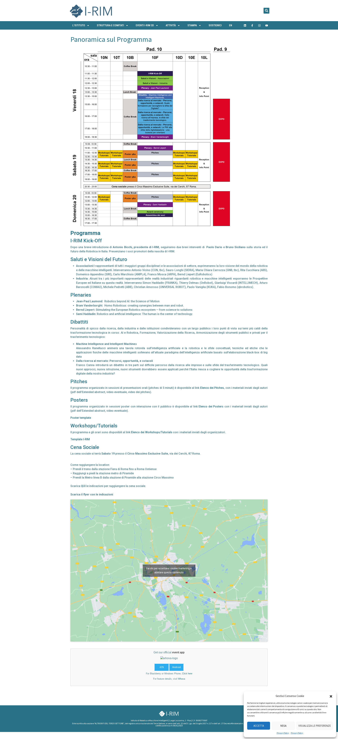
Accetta (259, 725)
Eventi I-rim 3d (145, 25)
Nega (283, 725)
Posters (79, 400)
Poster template (80, 417)
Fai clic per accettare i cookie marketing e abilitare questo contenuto (169, 570)
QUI (83, 486)
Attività (171, 25)
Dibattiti (79, 322)
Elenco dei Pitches (212, 388)
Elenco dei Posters (211, 406)
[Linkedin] (245, 25)
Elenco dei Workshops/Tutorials (151, 432)
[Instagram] (259, 25)
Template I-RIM (80, 439)
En (230, 25)
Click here (187, 673)
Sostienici (215, 25)
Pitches (78, 381)
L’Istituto (78, 25)
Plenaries (80, 295)
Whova (181, 678)
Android (176, 667)
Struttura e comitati (110, 25)
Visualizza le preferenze (314, 725)
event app (178, 652)
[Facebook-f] (252, 25)
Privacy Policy (283, 733)
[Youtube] (266, 25)
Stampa (192, 25)
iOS (162, 667)
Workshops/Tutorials (93, 426)
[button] (331, 696)
